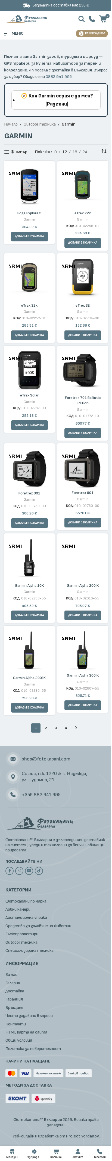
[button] (82, 243)
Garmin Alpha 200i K (29, 677)
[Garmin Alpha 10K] (29, 558)
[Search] (81, 19)
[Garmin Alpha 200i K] (29, 650)
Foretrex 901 (83, 492)
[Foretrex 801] (29, 467)
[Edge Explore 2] (29, 185)
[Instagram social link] (19, 871)
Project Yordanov (82, 1136)
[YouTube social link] (29, 871)
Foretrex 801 (29, 493)
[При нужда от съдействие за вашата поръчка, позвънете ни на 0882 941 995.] (92, 18)
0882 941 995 (59, 76)
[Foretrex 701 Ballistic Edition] (82, 370)
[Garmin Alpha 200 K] (82, 558)
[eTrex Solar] (29, 369)
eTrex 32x (29, 305)
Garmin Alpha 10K (29, 585)
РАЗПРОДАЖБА (95, 33)
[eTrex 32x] (29, 278)
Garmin (29, 219)
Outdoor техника (40, 124)
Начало (11, 124)
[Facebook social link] (9, 871)
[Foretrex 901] (82, 467)
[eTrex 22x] (82, 185)
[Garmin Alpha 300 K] (82, 649)
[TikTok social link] (39, 871)
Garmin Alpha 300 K (83, 675)
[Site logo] (26, 18)
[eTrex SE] (82, 278)
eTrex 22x (82, 213)
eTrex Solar (29, 395)
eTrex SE (83, 305)
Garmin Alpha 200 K (83, 585)
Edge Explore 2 (29, 213)
